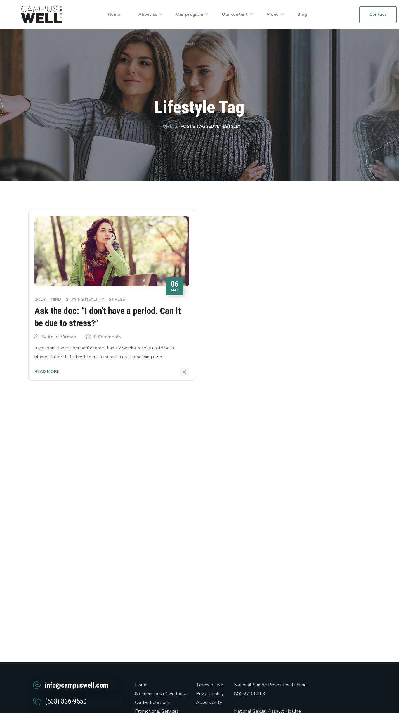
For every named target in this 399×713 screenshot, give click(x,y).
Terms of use (209, 685)
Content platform (153, 702)
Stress (117, 299)
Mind (56, 299)
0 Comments (108, 337)
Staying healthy (85, 299)
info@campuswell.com (76, 685)
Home (165, 126)
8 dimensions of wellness (161, 693)
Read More (46, 371)
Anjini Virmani (62, 337)
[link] (41, 14)
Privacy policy (210, 693)
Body (40, 299)
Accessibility (209, 702)
